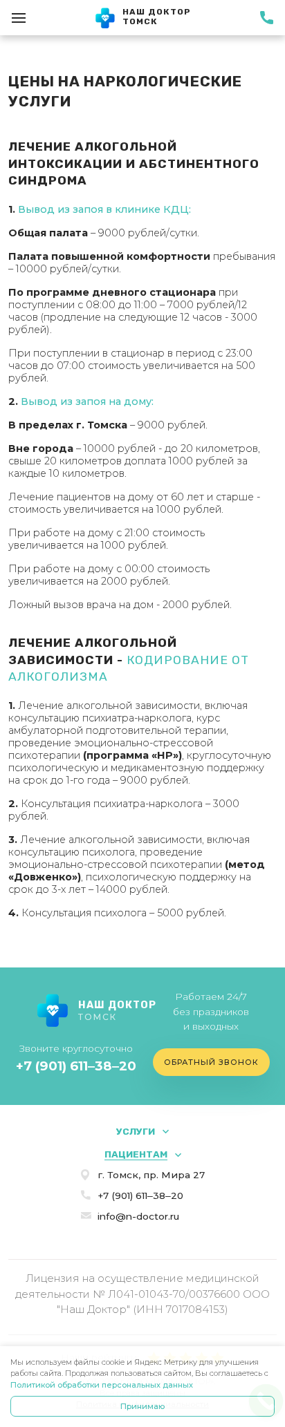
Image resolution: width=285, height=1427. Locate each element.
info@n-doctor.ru (138, 1216)
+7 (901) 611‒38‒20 (76, 1066)
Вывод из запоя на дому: (87, 401)
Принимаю (142, 1406)
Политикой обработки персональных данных (101, 1385)
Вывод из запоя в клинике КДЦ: (104, 209)
